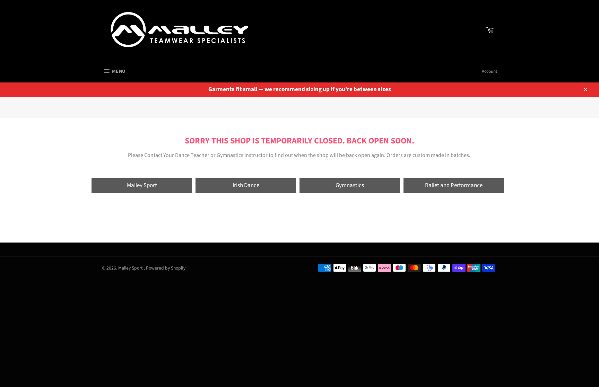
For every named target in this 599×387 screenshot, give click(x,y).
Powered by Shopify (165, 268)
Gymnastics (350, 185)
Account (489, 71)
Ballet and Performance (454, 185)
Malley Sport (142, 185)
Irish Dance (246, 185)
